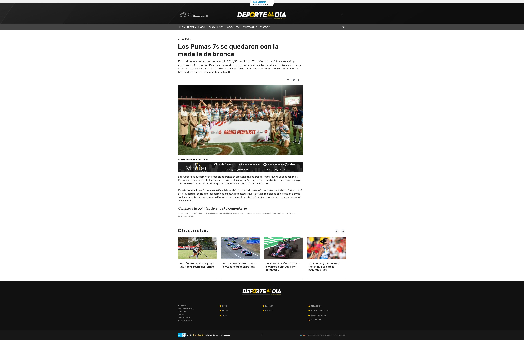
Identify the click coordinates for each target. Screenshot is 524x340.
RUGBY (212, 27)
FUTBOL (191, 27)
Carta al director (319, 311)
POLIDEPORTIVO (250, 27)
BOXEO (220, 27)
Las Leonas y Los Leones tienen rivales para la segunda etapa (323, 266)
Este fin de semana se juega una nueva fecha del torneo (196, 265)
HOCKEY (229, 27)
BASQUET (202, 27)
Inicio (182, 27)
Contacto (265, 27)
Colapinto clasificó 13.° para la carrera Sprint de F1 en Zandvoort (282, 266)
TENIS (238, 27)
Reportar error (318, 315)
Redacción (316, 306)
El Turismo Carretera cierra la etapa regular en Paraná (239, 265)
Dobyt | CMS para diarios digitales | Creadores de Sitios (326, 335)
